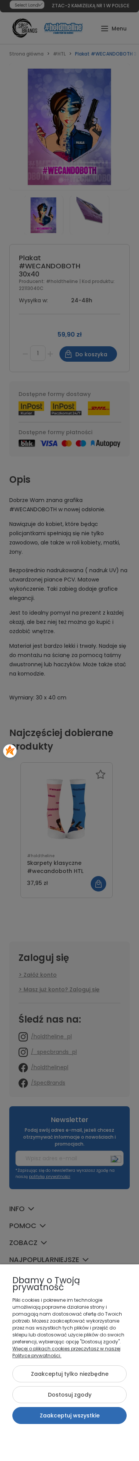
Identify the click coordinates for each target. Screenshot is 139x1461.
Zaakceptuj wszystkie (70, 1415)
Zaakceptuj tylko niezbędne (69, 1374)
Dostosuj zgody (70, 1395)
